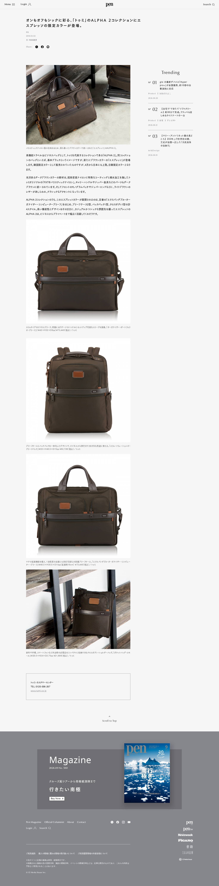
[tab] (9, 4)
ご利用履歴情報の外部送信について (93, 853)
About (70, 822)
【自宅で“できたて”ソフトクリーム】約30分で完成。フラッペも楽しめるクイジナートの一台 (176, 112)
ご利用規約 (30, 853)
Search (43, 828)
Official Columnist (54, 822)
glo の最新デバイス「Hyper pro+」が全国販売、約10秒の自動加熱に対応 (175, 85)
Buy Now (56, 798)
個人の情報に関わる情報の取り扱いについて (56, 853)
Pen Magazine (33, 822)
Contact (81, 822)
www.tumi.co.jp (38, 691)
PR (27, 32)
